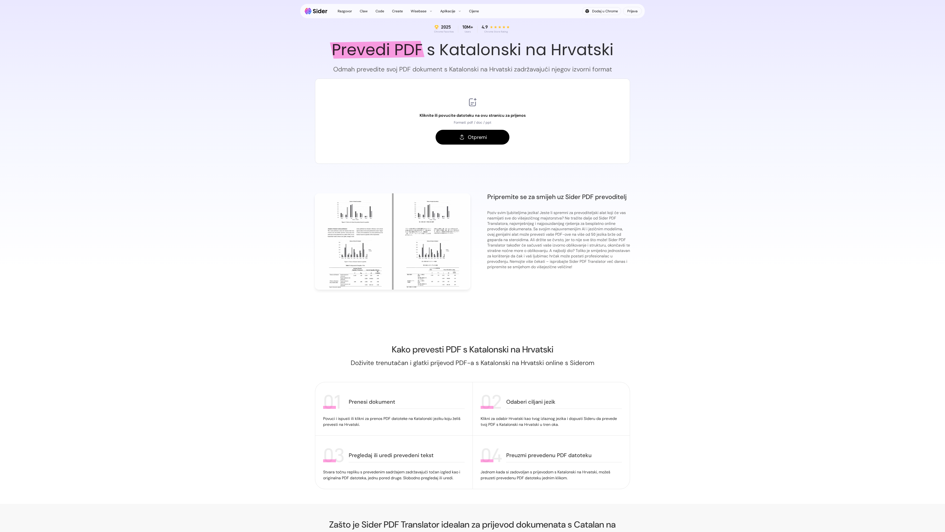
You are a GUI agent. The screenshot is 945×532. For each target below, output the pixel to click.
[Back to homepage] (316, 11)
